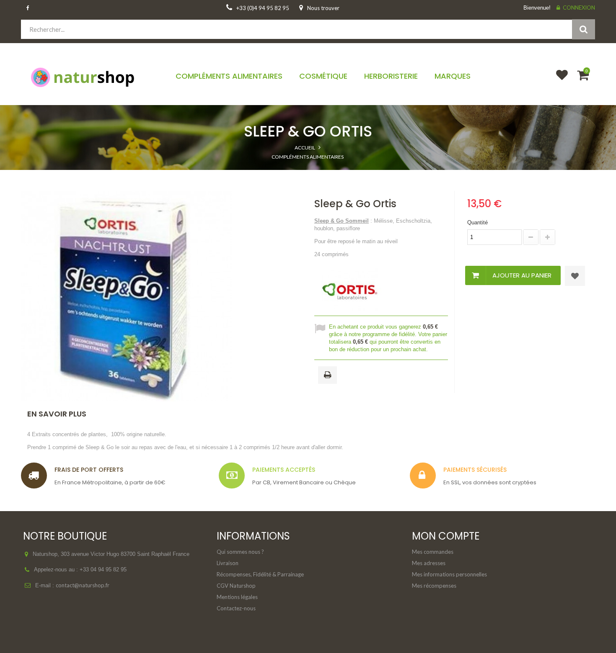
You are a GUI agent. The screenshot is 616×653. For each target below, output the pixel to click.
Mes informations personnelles (449, 574)
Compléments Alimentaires (308, 157)
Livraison (227, 563)
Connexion (579, 7)
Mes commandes (432, 551)
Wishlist (558, 80)
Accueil (305, 147)
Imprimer (329, 375)
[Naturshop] (88, 76)
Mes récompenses (434, 585)
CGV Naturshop (236, 585)
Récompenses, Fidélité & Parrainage (260, 574)
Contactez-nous (236, 608)
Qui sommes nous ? (240, 551)
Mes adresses (428, 563)
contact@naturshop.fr (82, 585)
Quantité (477, 222)
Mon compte (445, 536)
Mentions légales (237, 597)
